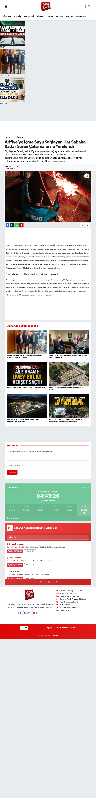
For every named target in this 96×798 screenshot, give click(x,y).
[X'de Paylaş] (12, 225)
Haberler (8, 137)
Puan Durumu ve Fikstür (69, 602)
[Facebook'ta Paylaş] (7, 225)
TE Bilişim (54, 635)
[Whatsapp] (38, 613)
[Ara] (89, 6)
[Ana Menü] (6, 7)
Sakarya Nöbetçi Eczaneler (71, 591)
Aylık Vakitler (13, 518)
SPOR (50, 17)
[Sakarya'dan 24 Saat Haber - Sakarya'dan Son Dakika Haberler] (45, 7)
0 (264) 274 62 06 (16, 551)
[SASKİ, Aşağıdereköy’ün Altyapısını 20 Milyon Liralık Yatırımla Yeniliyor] (69, 406)
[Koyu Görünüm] (86, 6)
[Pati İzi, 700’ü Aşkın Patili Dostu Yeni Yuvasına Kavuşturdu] (27, 406)
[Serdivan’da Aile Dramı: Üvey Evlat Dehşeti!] (27, 374)
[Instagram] (29, 613)
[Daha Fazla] (21, 225)
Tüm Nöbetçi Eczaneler (49, 582)
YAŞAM (59, 17)
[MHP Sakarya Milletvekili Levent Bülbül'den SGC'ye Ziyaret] (69, 342)
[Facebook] (20, 613)
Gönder (12, 472)
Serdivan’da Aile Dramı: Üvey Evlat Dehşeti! (26, 387)
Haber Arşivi (65, 610)
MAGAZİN (81, 17)
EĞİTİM (69, 17)
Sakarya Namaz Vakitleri (69, 596)
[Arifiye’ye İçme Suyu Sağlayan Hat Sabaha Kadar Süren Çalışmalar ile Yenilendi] (48, 196)
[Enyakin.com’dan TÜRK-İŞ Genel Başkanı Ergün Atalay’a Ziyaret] (27, 342)
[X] (25, 613)
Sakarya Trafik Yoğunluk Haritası (73, 599)
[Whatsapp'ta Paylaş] (16, 225)
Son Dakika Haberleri (68, 607)
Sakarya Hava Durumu (69, 593)
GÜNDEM (6, 17)
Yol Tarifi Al (30, 551)
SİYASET (41, 17)
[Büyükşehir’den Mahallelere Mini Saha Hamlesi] (69, 374)
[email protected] (31, 607)
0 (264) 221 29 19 (16, 565)
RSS (25, 628)
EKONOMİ (29, 17)
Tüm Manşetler (66, 605)
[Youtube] (34, 613)
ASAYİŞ (17, 17)
